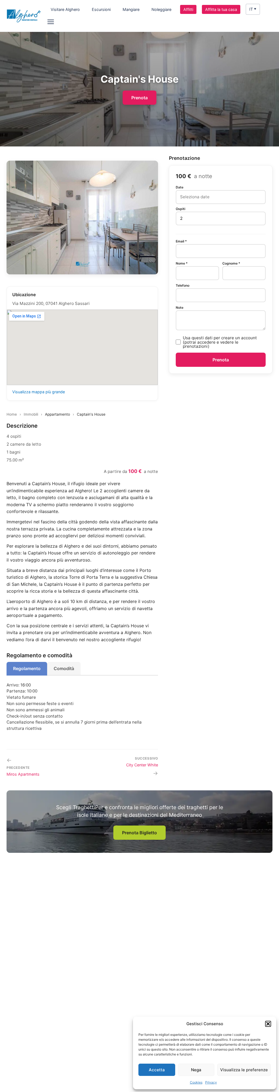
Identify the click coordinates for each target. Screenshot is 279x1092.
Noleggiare (161, 9)
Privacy (211, 1082)
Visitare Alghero (65, 9)
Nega (196, 1069)
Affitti (188, 9)
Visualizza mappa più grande (38, 391)
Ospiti (180, 209)
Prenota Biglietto (139, 832)
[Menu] (53, 22)
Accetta (157, 1069)
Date (179, 187)
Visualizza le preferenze (244, 1069)
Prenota (139, 97)
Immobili (31, 414)
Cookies (196, 1082)
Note (179, 307)
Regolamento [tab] (27, 668)
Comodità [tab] (64, 668)
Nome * (182, 263)
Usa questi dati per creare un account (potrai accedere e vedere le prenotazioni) (220, 342)
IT (252, 9)
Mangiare (131, 9)
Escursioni (101, 9)
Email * (181, 241)
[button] (268, 1024)
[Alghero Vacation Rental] (24, 15)
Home (12, 414)
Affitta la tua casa (221, 9)
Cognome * (231, 263)
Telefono (182, 285)
